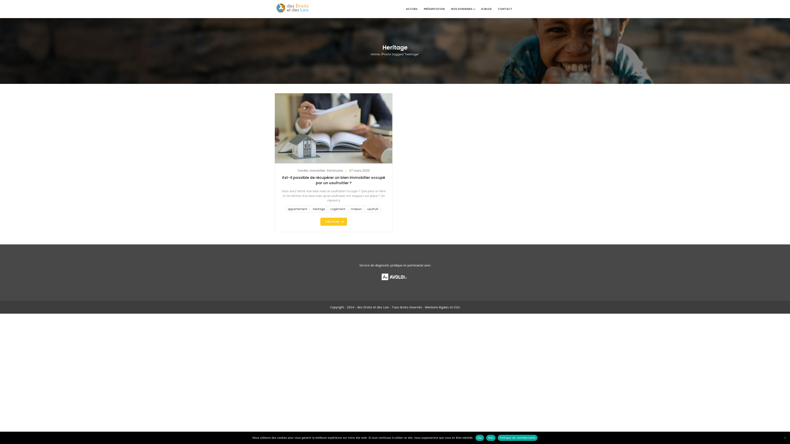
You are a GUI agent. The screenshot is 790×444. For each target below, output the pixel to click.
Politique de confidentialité (518, 437)
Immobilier (317, 171)
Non (491, 437)
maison (356, 209)
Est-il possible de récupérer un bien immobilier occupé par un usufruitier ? (333, 180)
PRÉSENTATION (434, 9)
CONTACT (505, 9)
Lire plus (332, 221)
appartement (297, 209)
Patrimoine (335, 171)
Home (375, 54)
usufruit (372, 209)
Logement (338, 209)
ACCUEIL (412, 9)
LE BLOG (486, 9)
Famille (303, 171)
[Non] (785, 438)
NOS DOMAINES (462, 9)
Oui (479, 437)
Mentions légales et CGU (442, 307)
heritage (319, 209)
